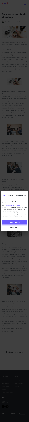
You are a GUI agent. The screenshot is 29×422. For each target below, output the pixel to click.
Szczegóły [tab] (10, 195)
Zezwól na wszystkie (14, 222)
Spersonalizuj (13, 227)
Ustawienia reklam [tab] (20, 195)
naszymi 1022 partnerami (13, 205)
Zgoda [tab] (3, 195)
